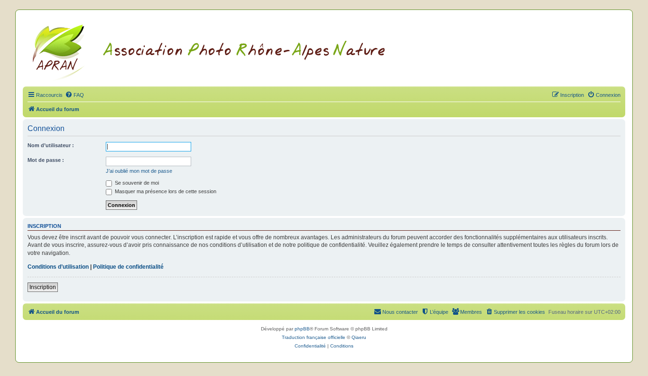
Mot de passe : (46, 160)
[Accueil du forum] (220, 50)
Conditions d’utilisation (58, 266)
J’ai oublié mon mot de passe (139, 171)
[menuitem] (74, 95)
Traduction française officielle (313, 337)
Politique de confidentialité (128, 266)
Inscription (42, 287)
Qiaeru (359, 337)
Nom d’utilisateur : (51, 145)
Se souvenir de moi (136, 183)
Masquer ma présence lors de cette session (164, 191)
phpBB (302, 328)
